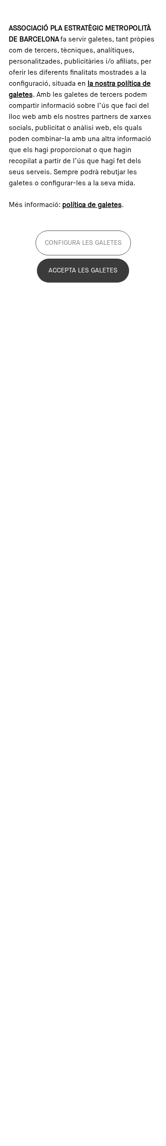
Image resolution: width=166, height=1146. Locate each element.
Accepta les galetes (83, 270)
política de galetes (92, 204)
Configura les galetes (83, 243)
